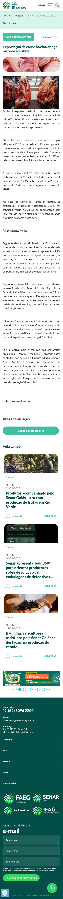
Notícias (10, 477)
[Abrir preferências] (5, 893)
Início (7, 16)
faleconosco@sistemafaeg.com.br (19, 720)
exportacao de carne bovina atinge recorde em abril (44, 16)
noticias (20, 16)
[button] (56, 678)
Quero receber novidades (21, 877)
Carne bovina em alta (31, 430)
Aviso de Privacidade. (45, 871)
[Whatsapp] (52, 888)
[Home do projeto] (14, 5)
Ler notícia (17, 516)
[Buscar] (57, 5)
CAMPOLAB (50, 516)
